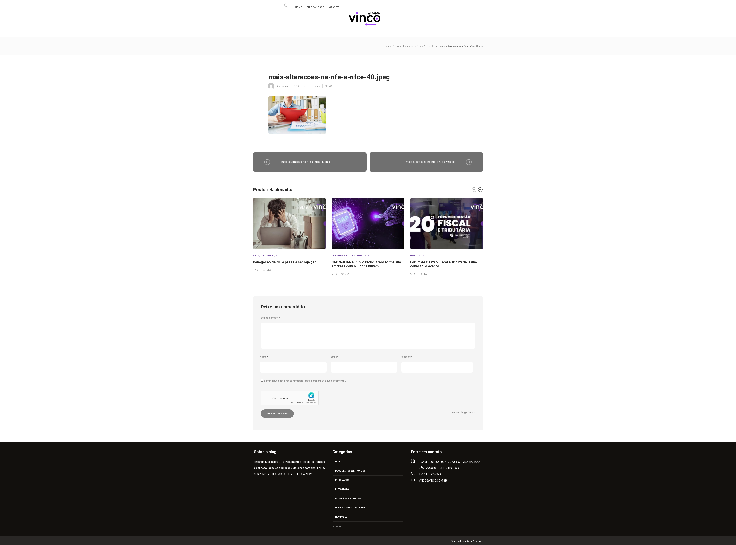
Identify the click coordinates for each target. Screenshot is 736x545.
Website (406, 357)
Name (264, 357)
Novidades (418, 255)
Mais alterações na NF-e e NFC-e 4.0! (415, 46)
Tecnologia (361, 255)
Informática (342, 480)
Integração (270, 255)
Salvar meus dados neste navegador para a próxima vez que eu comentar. (305, 381)
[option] (289, 235)
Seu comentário (270, 317)
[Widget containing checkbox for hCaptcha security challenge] (290, 398)
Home (298, 7)
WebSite (334, 7)
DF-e (256, 255)
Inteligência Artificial (348, 498)
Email (334, 357)
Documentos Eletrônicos (350, 471)
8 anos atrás (283, 86)
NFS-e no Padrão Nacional (350, 507)
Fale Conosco (315, 7)
